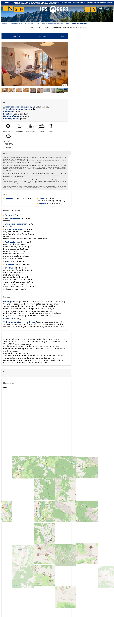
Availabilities (42, 36)
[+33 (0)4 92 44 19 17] (11, 8)
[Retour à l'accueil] (54, 12)
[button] (93, 9)
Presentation (16, 36)
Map (62, 36)
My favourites (101, 8)
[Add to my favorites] (58, 31)
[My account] (87, 9)
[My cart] (93, 9)
